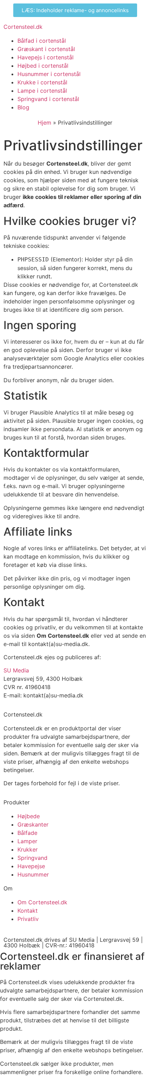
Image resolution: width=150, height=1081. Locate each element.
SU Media (16, 670)
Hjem (44, 122)
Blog (23, 107)
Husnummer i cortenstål (49, 73)
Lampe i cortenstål (42, 90)
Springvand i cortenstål (48, 98)
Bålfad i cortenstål (41, 40)
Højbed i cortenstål (42, 65)
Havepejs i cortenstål (45, 57)
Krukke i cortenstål (42, 82)
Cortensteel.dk (23, 26)
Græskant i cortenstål (46, 48)
